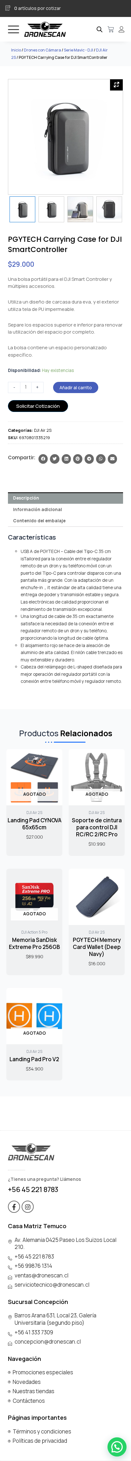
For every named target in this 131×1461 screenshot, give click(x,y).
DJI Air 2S (43, 430)
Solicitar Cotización (38, 406)
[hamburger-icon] (13, 29)
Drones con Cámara (42, 50)
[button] (43, 458)
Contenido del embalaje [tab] (39, 520)
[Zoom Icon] (116, 85)
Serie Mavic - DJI (78, 50)
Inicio (16, 50)
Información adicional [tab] (37, 509)
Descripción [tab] (26, 498)
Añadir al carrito (75, 387)
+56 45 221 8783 (33, 1189)
